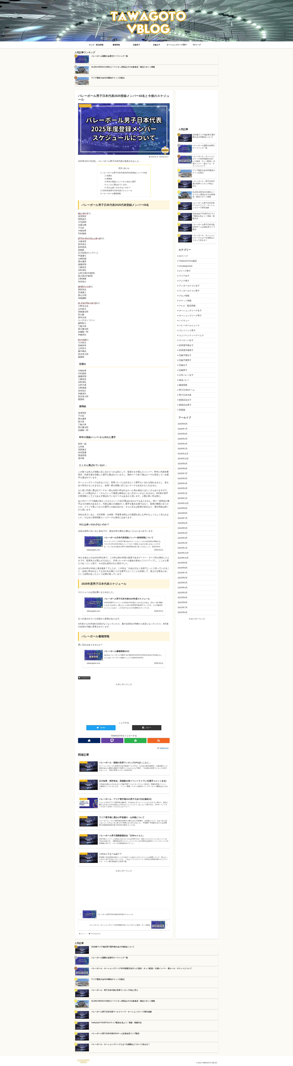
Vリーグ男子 (185, 271)
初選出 (109, 176)
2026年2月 (182, 448)
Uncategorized (85, 678)
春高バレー (184, 380)
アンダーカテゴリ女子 (189, 286)
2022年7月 (182, 607)
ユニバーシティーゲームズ (191, 335)
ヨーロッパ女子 (186, 340)
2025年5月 (182, 478)
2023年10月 (183, 558)
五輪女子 (183, 365)
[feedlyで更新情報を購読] (135, 740)
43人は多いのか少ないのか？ (119, 188)
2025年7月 (182, 473)
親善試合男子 (185, 405)
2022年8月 (182, 602)
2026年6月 (182, 434)
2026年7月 (182, 429)
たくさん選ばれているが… (118, 185)
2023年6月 (182, 578)
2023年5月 (182, 582)
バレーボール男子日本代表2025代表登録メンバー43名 (124, 173)
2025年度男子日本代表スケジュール (117, 190)
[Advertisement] (124, 702)
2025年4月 (182, 483)
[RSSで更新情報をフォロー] (158, 740)
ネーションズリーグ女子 (190, 310)
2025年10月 (183, 458)
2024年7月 (182, 518)
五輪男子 (183, 370)
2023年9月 (182, 563)
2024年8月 (182, 513)
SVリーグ (183, 256)
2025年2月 (182, 493)
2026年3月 (182, 444)
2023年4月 (182, 587)
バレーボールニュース (189, 325)
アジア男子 (184, 281)
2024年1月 (182, 548)
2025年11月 (183, 453)
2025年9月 (182, 463)
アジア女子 (184, 276)
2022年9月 (182, 597)
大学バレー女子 (186, 375)
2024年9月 (182, 508)
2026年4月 (182, 439)
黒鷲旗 (182, 410)
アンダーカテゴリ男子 (189, 291)
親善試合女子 (185, 400)
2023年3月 (182, 592)
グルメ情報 (184, 296)
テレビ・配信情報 (187, 306)
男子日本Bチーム (187, 390)
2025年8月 (182, 468)
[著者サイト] (89, 740)
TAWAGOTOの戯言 (188, 261)
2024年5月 (182, 528)
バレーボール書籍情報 (111, 193)
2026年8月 (182, 424)
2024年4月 (182, 533)
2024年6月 (182, 523)
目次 (120, 168)
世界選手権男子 (186, 350)
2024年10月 (183, 503)
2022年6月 (182, 612)
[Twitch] (112, 740)
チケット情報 (185, 300)
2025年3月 (182, 488)
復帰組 (109, 179)
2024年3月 (182, 538)
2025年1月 (182, 498)
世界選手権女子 (186, 345)
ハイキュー (184, 320)
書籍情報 (183, 385)
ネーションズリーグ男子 (190, 315)
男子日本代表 (185, 395)
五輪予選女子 (185, 355)
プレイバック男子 (187, 330)
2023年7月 (182, 573)
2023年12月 (183, 553)
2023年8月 (182, 568)
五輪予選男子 (185, 360)
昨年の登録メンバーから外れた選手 (121, 182)
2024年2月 (182, 543)
